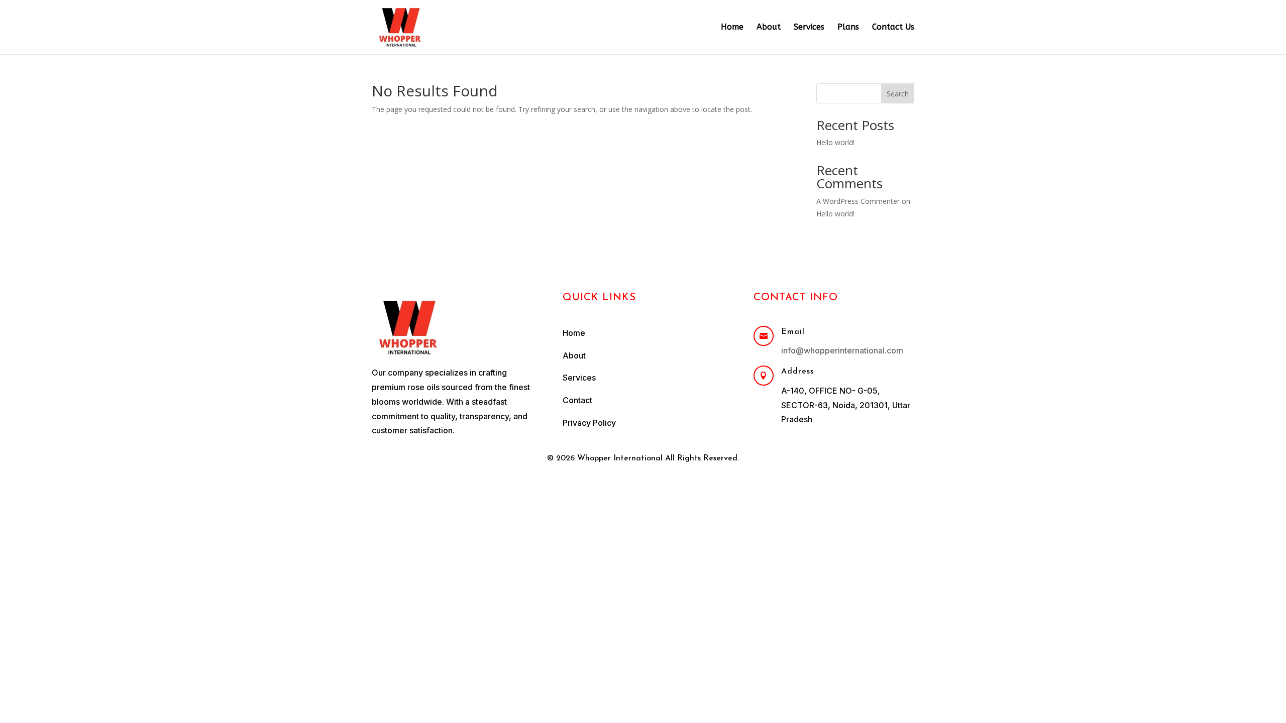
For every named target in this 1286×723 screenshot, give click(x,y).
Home (732, 28)
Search (898, 93)
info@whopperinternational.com (842, 350)
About (769, 28)
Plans (848, 28)
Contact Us (893, 28)
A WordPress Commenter (858, 201)
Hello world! (835, 142)
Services (809, 28)
